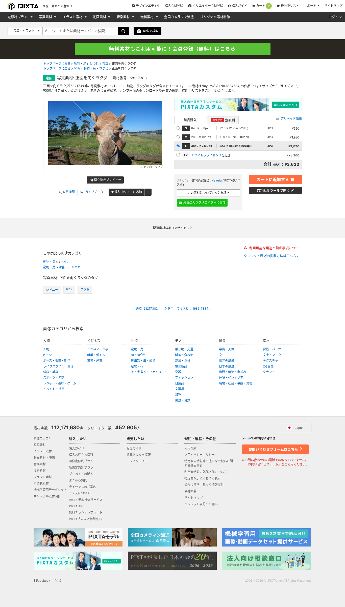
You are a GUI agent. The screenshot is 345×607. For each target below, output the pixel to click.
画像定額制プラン (81, 461)
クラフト (269, 372)
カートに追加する (273, 179)
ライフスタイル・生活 (58, 366)
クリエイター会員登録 (208, 6)
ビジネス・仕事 (97, 349)
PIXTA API (76, 506)
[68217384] (187, 308)
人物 (46, 349)
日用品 (179, 383)
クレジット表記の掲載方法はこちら (270, 255)
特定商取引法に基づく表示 (202, 478)
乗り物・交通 (184, 349)
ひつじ (94, 64)
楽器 (178, 372)
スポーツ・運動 (53, 377)
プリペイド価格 (291, 118)
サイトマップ (333, 6)
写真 (105, 64)
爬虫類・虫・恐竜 (143, 360)
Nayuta (216, 180)
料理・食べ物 (184, 355)
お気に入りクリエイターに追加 (204, 203)
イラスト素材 (73, 17)
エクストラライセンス (206, 155)
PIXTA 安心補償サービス (86, 500)
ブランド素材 (43, 477)
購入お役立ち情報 (81, 455)
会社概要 (190, 491)
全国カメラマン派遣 (179, 17)
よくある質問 (78, 480)
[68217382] (147, 308)
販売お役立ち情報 (139, 455)
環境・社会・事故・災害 (235, 383)
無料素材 (147, 17)
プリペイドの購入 (81, 474)
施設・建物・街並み (232, 372)
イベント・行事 (53, 389)
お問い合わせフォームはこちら (274, 449)
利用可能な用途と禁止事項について (275, 248)
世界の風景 (226, 360)
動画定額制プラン (81, 468)
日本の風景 (226, 366)
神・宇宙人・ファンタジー (149, 372)
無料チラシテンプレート (85, 512)
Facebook (42, 580)
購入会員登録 (174, 6)
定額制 (223, 120)
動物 (69, 290)
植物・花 (137, 366)
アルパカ (74, 267)
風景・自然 (182, 400)
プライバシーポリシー (199, 455)
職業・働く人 (96, 355)
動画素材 (100, 17)
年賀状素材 (41, 483)
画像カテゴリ (43, 438)
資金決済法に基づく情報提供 (204, 485)
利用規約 (190, 448)
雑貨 (178, 394)
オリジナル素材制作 (215, 17)
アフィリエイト (137, 461)
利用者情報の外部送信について (205, 472)
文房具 (179, 389)
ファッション (184, 377)
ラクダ (84, 290)
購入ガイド (239, 6)
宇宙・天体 (226, 349)
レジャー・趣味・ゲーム (59, 383)
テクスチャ (270, 360)
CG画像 (268, 366)
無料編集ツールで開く (273, 190)
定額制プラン (18, 17)
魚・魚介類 (138, 355)
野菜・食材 (182, 360)
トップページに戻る (56, 64)
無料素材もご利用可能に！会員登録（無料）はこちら (172, 49)
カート (263, 6)
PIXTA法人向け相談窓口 (85, 519)
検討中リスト (290, 6)
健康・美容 (50, 372)
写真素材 (46, 17)
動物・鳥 (80, 64)
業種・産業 (94, 360)
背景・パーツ (272, 349)
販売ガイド (134, 448)
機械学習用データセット (50, 490)
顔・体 (47, 355)
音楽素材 (124, 17)
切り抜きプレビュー (107, 180)
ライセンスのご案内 (82, 487)
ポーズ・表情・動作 (56, 360)
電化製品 (181, 366)
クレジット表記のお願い (201, 504)
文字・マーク (272, 355)
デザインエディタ (148, 6)
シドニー (52, 290)
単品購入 (190, 120)
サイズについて (79, 493)
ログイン (335, 17)
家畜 (62, 267)
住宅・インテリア (231, 377)
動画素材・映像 (44, 457)
